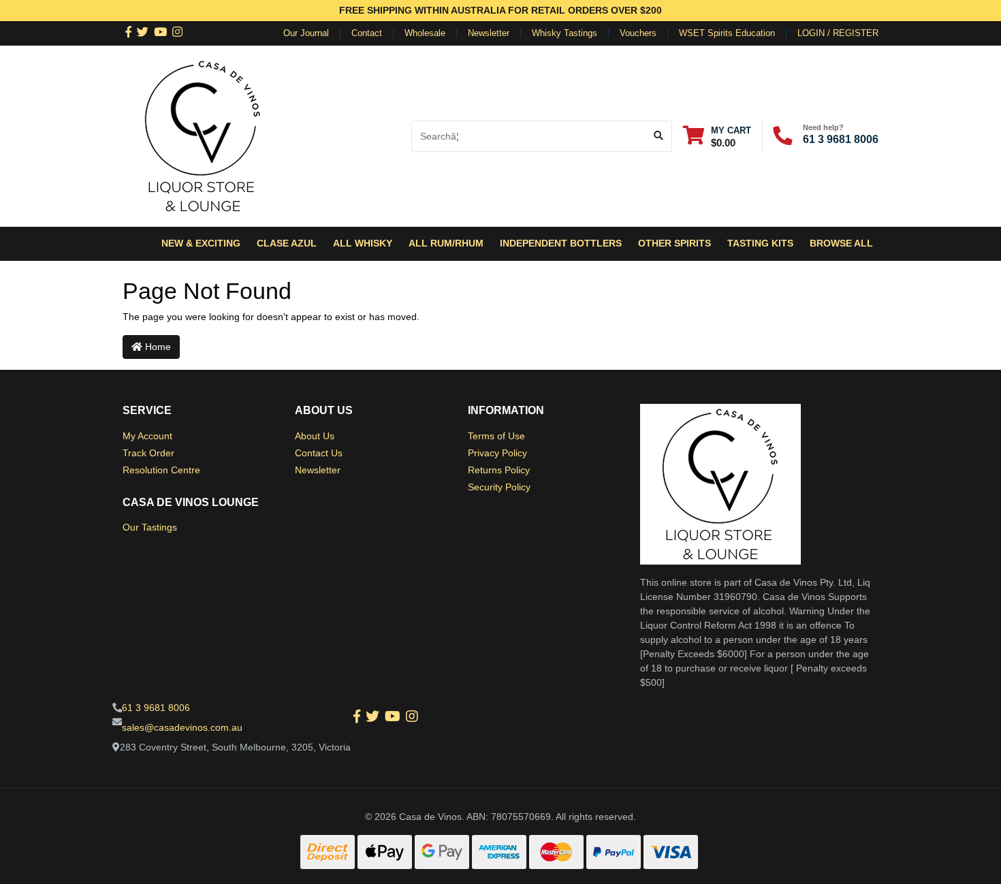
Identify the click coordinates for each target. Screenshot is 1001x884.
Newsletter (488, 33)
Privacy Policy (497, 452)
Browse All (841, 243)
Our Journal (306, 33)
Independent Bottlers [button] (561, 243)
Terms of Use (496, 435)
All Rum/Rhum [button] (446, 243)
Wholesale (424, 33)
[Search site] (659, 136)
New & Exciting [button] (200, 243)
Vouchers (638, 33)
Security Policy (499, 487)
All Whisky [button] (362, 243)
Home (156, 346)
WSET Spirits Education (727, 33)
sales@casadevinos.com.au (182, 727)
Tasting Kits (760, 243)
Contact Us (319, 452)
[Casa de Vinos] (203, 134)
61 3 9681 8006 (840, 139)
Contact (366, 33)
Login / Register (837, 33)
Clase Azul (287, 243)
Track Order (148, 452)
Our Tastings (150, 527)
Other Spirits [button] (674, 243)
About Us (314, 435)
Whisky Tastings (564, 33)
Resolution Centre (161, 469)
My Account (147, 435)
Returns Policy (499, 469)
